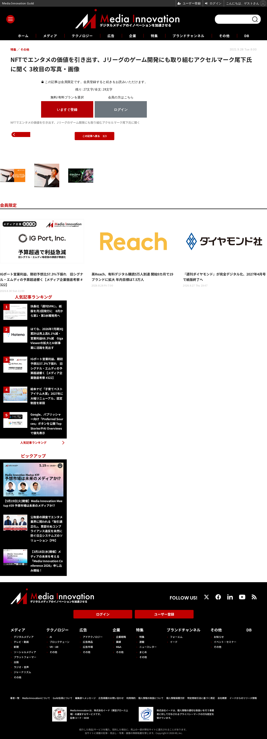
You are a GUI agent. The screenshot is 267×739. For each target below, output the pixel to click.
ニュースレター (148, 647)
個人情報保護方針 (175, 698)
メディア (50, 35)
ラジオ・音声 (21, 667)
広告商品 (88, 641)
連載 (141, 641)
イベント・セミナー (225, 641)
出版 (16, 662)
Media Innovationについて (36, 698)
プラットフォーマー (25, 657)
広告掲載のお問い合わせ (111, 698)
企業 (132, 35)
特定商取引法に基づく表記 (201, 698)
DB (246, 35)
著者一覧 (14, 698)
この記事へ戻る (94, 136)
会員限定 (8, 205)
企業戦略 (121, 636)
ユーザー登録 (164, 614)
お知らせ (219, 636)
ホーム (23, 36)
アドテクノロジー (93, 636)
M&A (118, 647)
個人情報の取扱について (151, 698)
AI (51, 636)
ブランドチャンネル (188, 35)
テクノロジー (82, 35)
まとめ (143, 652)
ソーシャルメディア (25, 652)
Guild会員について (62, 698)
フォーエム (176, 636)
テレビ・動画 (21, 641)
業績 (118, 641)
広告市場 (88, 647)
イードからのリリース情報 (243, 698)
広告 (111, 35)
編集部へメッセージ (85, 698)
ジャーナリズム (22, 672)
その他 (224, 35)
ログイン (103, 614)
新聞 (16, 647)
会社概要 (222, 698)
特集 (154, 35)
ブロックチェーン (59, 641)
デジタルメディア (24, 636)
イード (174, 641)
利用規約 (131, 698)
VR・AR (54, 647)
